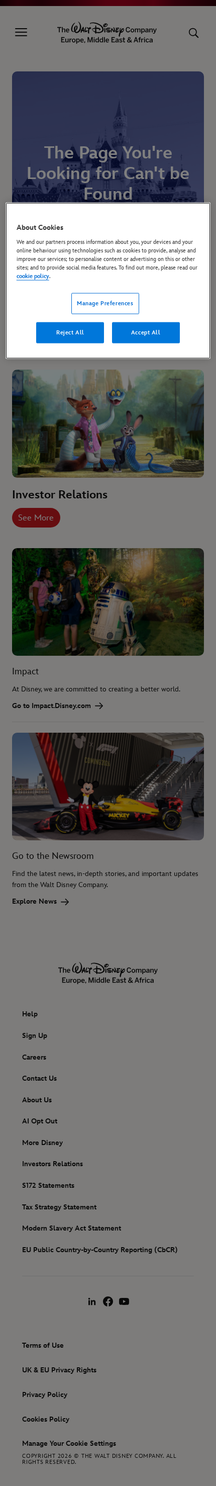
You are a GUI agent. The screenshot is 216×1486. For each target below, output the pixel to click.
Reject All (70, 332)
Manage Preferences (105, 303)
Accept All (146, 332)
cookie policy (33, 276)
